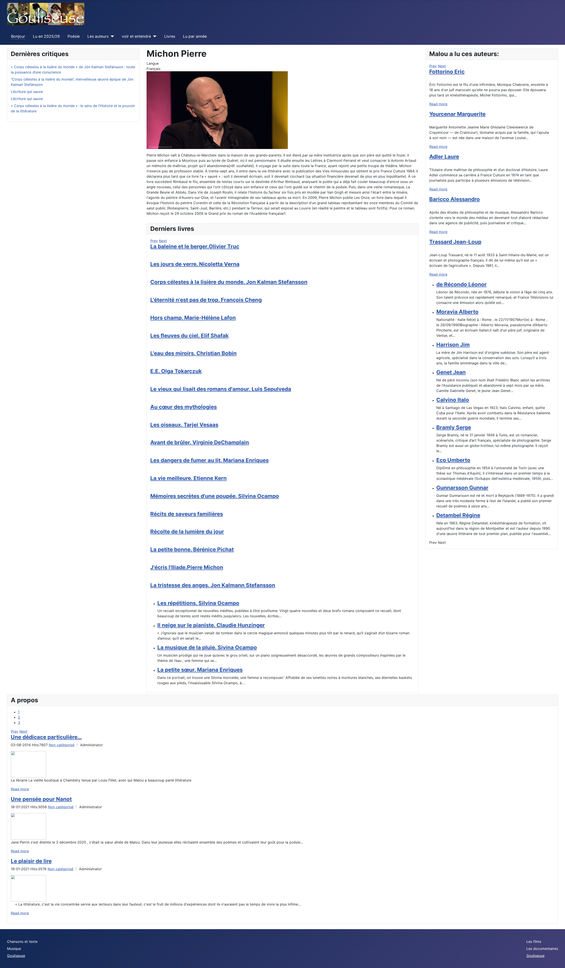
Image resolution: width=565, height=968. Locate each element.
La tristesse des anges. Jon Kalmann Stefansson (212, 585)
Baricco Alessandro (454, 199)
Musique (14, 948)
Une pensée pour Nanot (41, 799)
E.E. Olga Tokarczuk (176, 371)
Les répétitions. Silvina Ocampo (198, 603)
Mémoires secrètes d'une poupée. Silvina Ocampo (214, 496)
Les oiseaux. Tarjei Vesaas (184, 425)
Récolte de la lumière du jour (187, 531)
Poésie (74, 36)
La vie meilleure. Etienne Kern (188, 478)
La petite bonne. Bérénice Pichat (192, 549)
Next (163, 241)
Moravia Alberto (457, 312)
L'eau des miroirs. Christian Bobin (193, 353)
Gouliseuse (16, 955)
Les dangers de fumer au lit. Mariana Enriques (209, 460)
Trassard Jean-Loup (455, 242)
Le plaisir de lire (31, 861)
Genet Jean (451, 372)
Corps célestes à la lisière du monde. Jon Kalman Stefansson (228, 282)
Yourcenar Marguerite (457, 114)
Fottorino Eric (447, 71)
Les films (533, 941)
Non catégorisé (61, 745)
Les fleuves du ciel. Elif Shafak (189, 335)
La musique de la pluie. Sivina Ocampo (207, 647)
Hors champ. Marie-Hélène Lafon (193, 318)
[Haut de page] (557, 959)
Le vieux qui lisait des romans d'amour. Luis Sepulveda (220, 389)
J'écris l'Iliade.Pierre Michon (186, 567)
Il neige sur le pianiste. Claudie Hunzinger (211, 625)
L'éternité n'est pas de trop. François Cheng (206, 300)
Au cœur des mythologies (183, 407)
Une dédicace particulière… (46, 737)
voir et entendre (136, 36)
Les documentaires (542, 948)
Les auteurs (98, 36)
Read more (438, 104)
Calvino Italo (452, 400)
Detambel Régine (458, 515)
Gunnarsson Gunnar (462, 487)
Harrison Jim (453, 344)
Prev (154, 241)
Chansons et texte (22, 941)
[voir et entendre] (153, 36)
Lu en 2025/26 (46, 36)
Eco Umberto (453, 460)
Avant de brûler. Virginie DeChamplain (199, 442)
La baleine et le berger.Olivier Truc (194, 246)
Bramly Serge (453, 427)
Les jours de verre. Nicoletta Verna (194, 264)
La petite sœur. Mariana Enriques (200, 670)
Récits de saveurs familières (186, 514)
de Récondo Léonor (461, 284)
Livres (169, 36)
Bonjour (18, 36)
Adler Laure (444, 156)
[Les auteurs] (111, 36)
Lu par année (195, 36)
